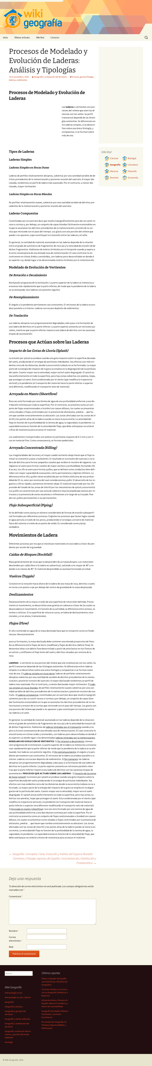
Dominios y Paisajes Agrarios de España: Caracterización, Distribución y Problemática (54, 861)
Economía (133, 177)
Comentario (16, 896)
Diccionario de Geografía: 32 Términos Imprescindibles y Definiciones (54, 1025)
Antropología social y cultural (17, 997)
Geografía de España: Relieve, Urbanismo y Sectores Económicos (55, 1014)
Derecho (114, 177)
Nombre (14, 930)
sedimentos (22, 80)
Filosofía (132, 171)
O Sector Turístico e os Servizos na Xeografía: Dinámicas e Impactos (55, 992)
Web (11, 946)
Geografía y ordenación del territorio (50, 76)
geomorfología (86, 76)
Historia (114, 171)
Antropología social (13, 992)
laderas (12, 80)
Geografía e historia (13, 1006)
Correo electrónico (15, 939)
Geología (9, 1042)
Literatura (133, 164)
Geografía (115, 164)
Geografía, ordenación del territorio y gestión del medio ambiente (18, 1034)
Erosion (75, 76)
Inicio (5, 37)
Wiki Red (40, 37)
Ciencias (114, 158)
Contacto (54, 37)
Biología (132, 158)
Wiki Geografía (11, 1060)
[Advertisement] (35, 127)
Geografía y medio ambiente (17, 1019)
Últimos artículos (22, 37)
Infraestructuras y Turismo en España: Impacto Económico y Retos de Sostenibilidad (55, 1003)
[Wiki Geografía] (76, 17)
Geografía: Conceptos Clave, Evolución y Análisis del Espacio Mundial (51, 854)
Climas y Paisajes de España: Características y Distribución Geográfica (55, 981)
